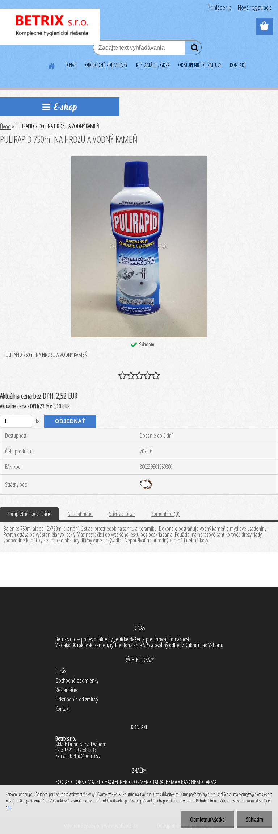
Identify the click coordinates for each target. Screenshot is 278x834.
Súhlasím (254, 819)
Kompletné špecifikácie (29, 514)
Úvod (5, 126)
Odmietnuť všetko (207, 819)
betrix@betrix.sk (85, 756)
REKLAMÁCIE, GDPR (152, 65)
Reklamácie (66, 690)
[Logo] (50, 27)
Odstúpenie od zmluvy (76, 699)
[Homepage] (51, 65)
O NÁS (70, 65)
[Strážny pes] (146, 482)
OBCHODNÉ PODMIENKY (106, 65)
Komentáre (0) (165, 514)
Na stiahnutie (80, 514)
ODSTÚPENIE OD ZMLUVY (199, 65)
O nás (60, 671)
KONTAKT (238, 65)
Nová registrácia (255, 7)
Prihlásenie (220, 7)
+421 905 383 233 (80, 750)
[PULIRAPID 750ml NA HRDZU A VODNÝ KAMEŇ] (139, 159)
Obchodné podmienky (76, 680)
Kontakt (62, 709)
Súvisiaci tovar (122, 514)
